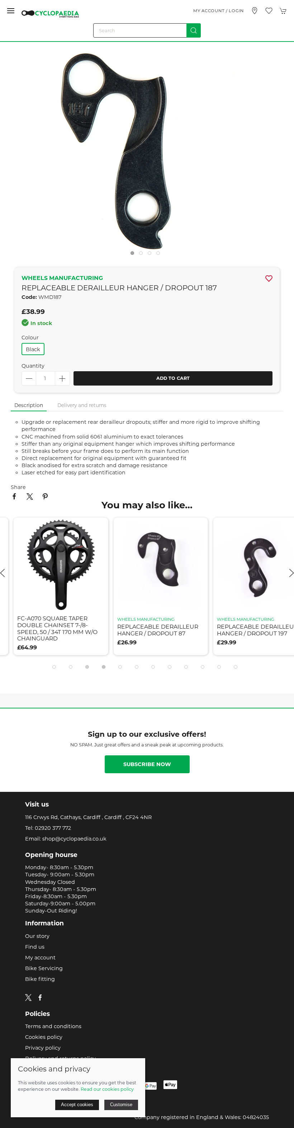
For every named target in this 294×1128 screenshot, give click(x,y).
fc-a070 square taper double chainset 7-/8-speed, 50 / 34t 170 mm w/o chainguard (44, 628)
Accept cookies (77, 1104)
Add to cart (173, 378)
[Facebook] (40, 997)
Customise (121, 1104)
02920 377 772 (53, 828)
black (33, 349)
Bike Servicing (44, 968)
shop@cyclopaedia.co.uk (74, 839)
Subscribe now (147, 764)
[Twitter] (28, 997)
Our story (37, 936)
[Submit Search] (193, 30)
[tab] (54, 667)
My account (40, 957)
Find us (34, 947)
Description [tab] (28, 405)
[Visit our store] (254, 10)
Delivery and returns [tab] (81, 405)
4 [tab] (159, 254)
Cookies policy (43, 1037)
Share (18, 487)
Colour (30, 337)
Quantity (33, 366)
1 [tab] (134, 254)
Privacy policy (43, 1048)
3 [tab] (151, 254)
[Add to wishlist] (84, 527)
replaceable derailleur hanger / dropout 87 (143, 630)
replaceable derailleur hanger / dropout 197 (243, 630)
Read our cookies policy (107, 1089)
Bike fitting (40, 979)
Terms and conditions (53, 1026)
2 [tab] (142, 254)
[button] (10, 10)
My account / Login (218, 10)
